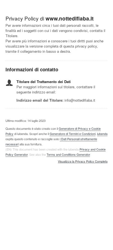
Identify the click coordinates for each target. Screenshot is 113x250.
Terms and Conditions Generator (68, 154)
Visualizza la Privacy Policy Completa (83, 161)
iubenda (102, 133)
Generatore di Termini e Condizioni (72, 133)
